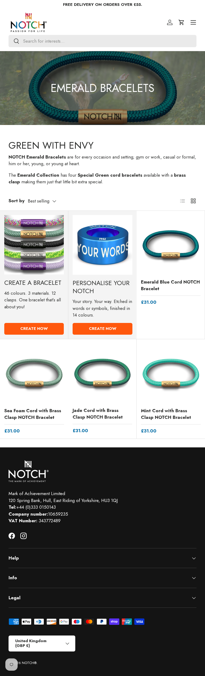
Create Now (34, 328)
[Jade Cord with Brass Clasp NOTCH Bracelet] (102, 373)
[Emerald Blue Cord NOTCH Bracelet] (170, 244)
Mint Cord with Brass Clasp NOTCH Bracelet (166, 414)
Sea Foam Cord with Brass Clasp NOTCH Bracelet (32, 414)
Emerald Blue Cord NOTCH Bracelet (170, 285)
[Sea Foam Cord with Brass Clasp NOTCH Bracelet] (34, 373)
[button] (181, 22)
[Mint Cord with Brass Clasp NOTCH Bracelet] (171, 373)
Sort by (17, 200)
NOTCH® (29, 662)
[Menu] (193, 22)
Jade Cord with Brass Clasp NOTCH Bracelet (98, 413)
